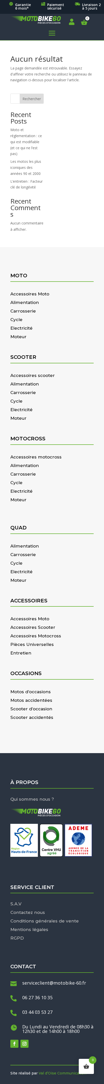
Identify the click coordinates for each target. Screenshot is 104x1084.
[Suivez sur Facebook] (14, 1044)
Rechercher (31, 98)
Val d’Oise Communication (62, 1073)
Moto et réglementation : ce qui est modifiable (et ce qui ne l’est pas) (26, 141)
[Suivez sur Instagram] (24, 1044)
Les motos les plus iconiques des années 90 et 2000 (25, 167)
